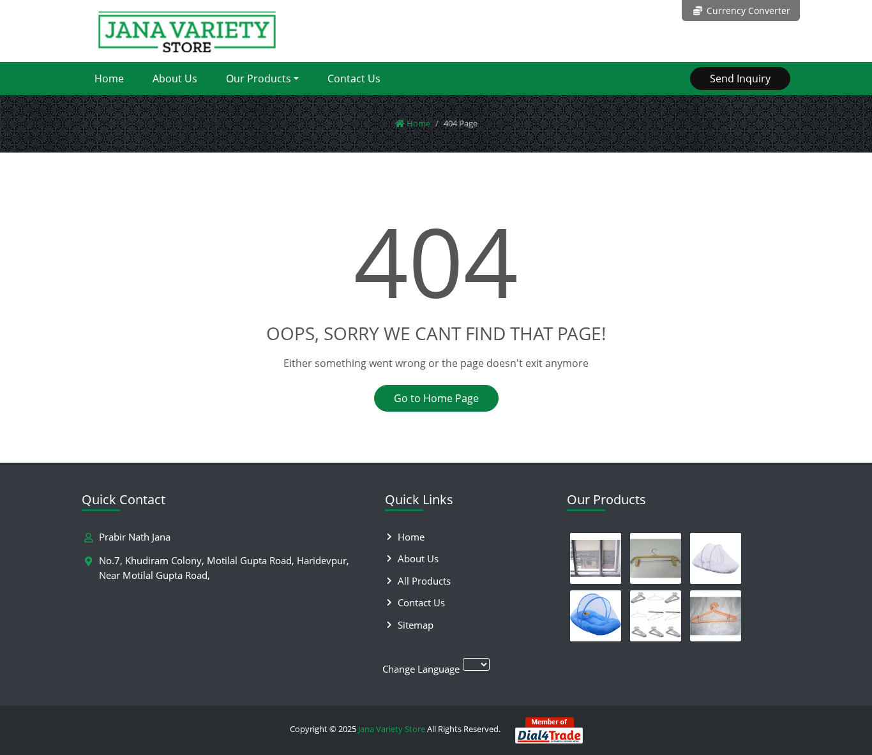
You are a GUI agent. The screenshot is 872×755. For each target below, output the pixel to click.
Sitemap (415, 624)
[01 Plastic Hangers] (715, 615)
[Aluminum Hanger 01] (655, 615)
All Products (424, 580)
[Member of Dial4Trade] (549, 729)
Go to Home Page (436, 398)
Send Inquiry (740, 78)
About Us (175, 78)
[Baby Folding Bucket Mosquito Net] (595, 615)
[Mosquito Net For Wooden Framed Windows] (595, 558)
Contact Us (353, 78)
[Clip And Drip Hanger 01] (655, 558)
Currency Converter (747, 10)
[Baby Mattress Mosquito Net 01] (715, 558)
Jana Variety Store (391, 729)
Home (109, 78)
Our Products (258, 78)
